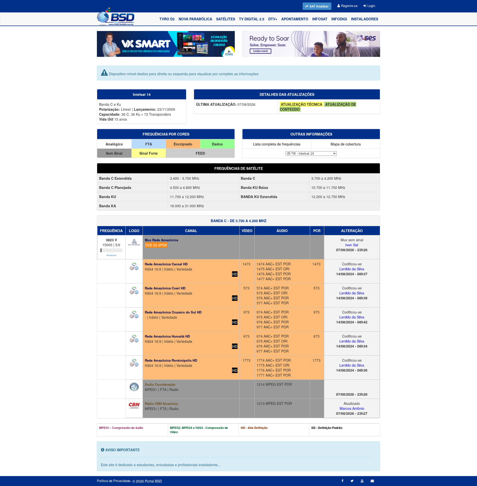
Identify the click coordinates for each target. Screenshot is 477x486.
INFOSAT (319, 18)
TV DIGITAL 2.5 (251, 18)
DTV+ (272, 18)
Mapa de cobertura (346, 143)
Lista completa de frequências (276, 143)
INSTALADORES (364, 18)
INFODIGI (339, 18)
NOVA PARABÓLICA (195, 18)
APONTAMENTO (294, 18)
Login (371, 5)
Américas (111, 255)
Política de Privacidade (113, 481)
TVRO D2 (167, 18)
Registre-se (349, 5)
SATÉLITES (225, 18)
